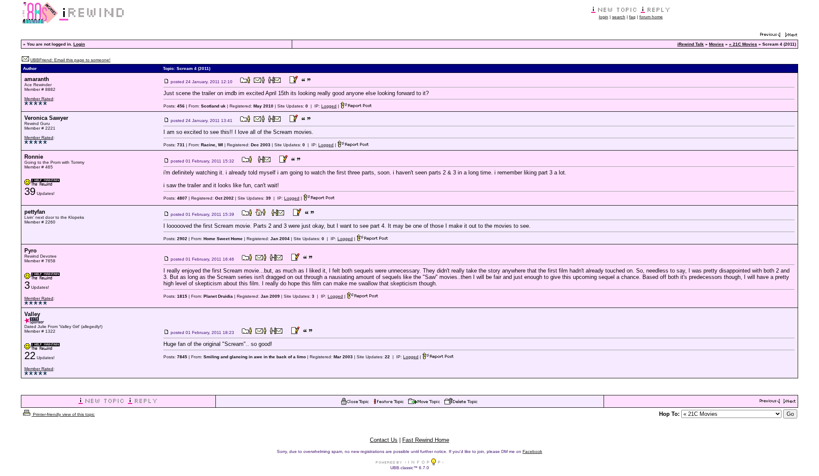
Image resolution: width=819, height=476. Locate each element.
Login (79, 44)
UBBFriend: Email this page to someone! (70, 60)
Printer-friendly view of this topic (63, 414)
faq (632, 17)
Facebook (532, 451)
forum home (651, 17)
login (603, 17)
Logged (329, 106)
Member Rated (38, 98)
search (618, 17)
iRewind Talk (690, 44)
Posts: (174, 106)
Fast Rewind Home (425, 440)
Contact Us (384, 440)
